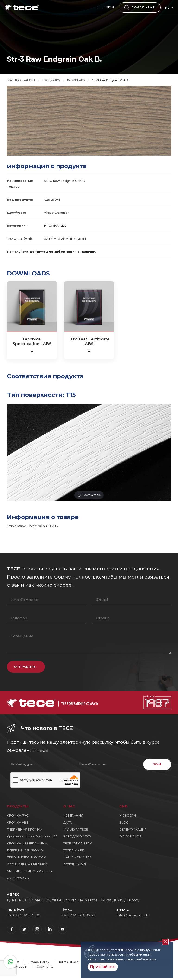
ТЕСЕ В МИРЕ (73, 850)
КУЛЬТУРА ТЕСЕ (75, 829)
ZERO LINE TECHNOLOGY (26, 857)
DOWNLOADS (130, 836)
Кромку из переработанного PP (32, 836)
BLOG (123, 822)
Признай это (103, 967)
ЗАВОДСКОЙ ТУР (77, 836)
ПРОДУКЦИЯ (51, 80)
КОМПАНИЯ (73, 815)
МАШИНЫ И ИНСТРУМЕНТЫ (30, 871)
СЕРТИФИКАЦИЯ (133, 829)
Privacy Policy (39, 962)
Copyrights (45, 966)
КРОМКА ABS (76, 80)
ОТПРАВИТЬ (25, 667)
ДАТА (67, 822)
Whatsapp (10, 962)
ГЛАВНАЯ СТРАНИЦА (21, 80)
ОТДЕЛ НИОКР (75, 864)
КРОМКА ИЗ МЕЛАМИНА (27, 843)
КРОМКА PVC (18, 815)
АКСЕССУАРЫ (18, 878)
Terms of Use (69, 962)
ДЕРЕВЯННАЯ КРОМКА (25, 850)
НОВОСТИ (127, 815)
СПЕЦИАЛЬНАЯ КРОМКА (27, 864)
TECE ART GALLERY (77, 843)
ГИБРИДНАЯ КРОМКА (24, 829)
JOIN (157, 764)
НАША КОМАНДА (77, 857)
